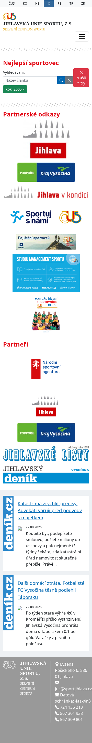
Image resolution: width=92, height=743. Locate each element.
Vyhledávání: (14, 72)
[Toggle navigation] (82, 36)
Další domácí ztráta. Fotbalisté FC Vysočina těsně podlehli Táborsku (51, 590)
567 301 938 (71, 713)
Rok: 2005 (13, 89)
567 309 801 (71, 719)
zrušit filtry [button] (81, 80)
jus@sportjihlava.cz (73, 689)
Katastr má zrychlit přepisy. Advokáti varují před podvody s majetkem (50, 510)
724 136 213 (71, 707)
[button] (69, 80)
